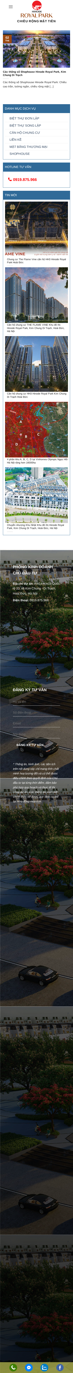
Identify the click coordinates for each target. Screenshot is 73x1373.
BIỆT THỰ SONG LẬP (25, 125)
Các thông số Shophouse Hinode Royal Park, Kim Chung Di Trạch (34, 73)
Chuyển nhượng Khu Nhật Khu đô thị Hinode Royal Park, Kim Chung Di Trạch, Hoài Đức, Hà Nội (35, 527)
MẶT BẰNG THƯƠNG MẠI (28, 146)
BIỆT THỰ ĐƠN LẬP (24, 118)
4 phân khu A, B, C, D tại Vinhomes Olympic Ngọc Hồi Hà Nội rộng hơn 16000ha (37, 461)
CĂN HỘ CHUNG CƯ (25, 132)
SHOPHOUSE (20, 153)
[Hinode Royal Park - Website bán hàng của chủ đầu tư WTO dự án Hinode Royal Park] (36, 9)
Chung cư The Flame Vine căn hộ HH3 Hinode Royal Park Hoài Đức (36, 261)
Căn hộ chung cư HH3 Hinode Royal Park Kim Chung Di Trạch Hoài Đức (36, 395)
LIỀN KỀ (16, 139)
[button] (10, 6)
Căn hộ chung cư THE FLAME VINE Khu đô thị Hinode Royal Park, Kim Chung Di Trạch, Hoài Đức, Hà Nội (36, 328)
